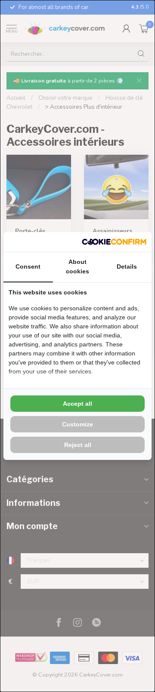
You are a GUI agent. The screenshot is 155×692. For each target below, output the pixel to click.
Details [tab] (127, 266)
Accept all (77, 403)
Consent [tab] (28, 266)
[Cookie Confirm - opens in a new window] (114, 242)
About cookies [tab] (77, 266)
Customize (77, 424)
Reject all (77, 444)
